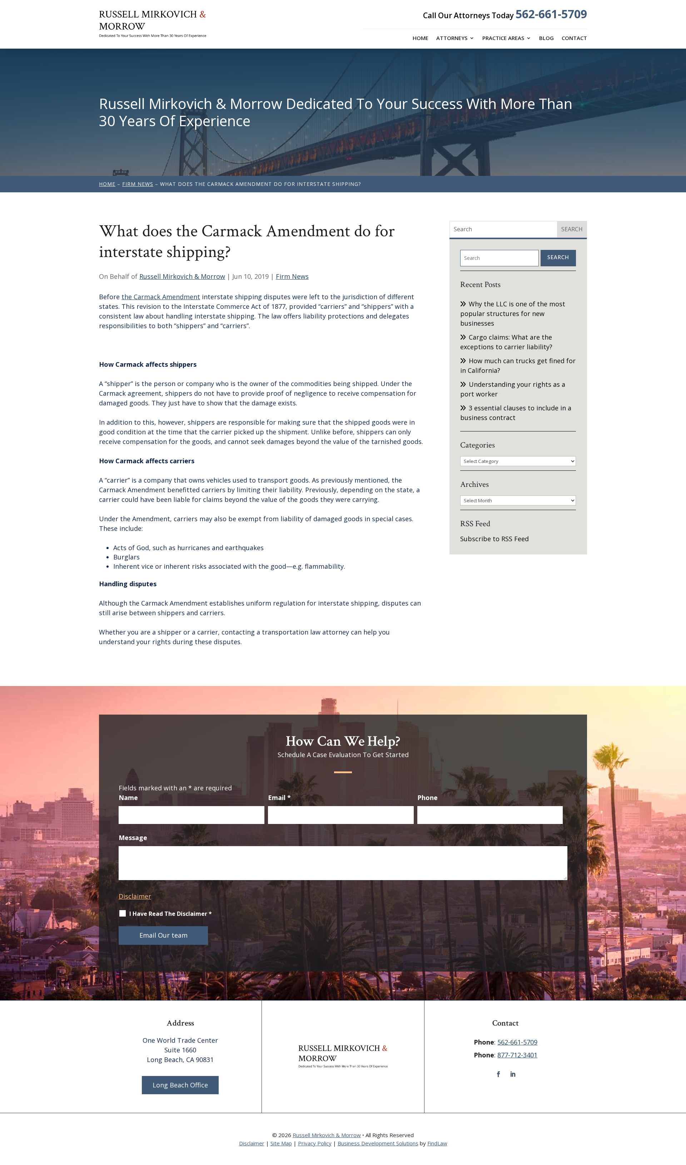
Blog (546, 38)
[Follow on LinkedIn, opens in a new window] (512, 1074)
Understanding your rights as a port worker (512, 389)
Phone (427, 797)
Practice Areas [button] (503, 38)
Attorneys (451, 38)
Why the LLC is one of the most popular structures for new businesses (512, 313)
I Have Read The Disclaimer (170, 913)
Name (128, 797)
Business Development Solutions (378, 1143)
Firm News (292, 276)
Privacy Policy (315, 1143)
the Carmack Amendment (160, 296)
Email (279, 797)
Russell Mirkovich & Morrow (182, 276)
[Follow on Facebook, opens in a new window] (498, 1074)
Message (133, 837)
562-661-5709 (551, 13)
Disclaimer (135, 896)
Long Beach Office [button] (180, 1085)
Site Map (281, 1143)
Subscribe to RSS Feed (494, 538)
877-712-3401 (517, 1055)
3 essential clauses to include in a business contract (515, 413)
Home (420, 38)
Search (558, 257)
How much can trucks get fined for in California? (518, 365)
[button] (679, 1113)
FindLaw (437, 1143)
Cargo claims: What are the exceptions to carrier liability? (506, 342)
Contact (574, 38)
